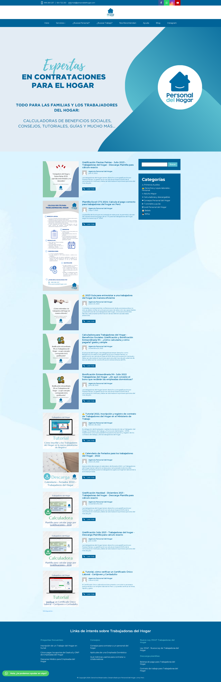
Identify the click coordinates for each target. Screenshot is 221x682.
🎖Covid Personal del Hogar (154, 207)
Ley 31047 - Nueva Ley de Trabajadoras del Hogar (159, 649)
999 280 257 (49, 3)
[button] (61, 23)
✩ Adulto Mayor (149, 194)
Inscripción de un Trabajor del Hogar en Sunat (59, 647)
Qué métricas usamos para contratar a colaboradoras (107, 658)
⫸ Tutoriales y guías (151, 204)
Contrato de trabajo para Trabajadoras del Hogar (159, 669)
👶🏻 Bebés (146, 210)
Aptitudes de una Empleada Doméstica (108, 652)
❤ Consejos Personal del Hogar (156, 200)
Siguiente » (49, 611)
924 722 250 (61, 3)
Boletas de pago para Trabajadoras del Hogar (157, 663)
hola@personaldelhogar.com (83, 3)
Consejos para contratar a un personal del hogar (109, 647)
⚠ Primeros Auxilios (151, 185)
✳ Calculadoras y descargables (156, 197)
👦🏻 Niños (146, 214)
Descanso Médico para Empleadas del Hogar (58, 660)
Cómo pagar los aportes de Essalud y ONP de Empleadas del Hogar (60, 653)
